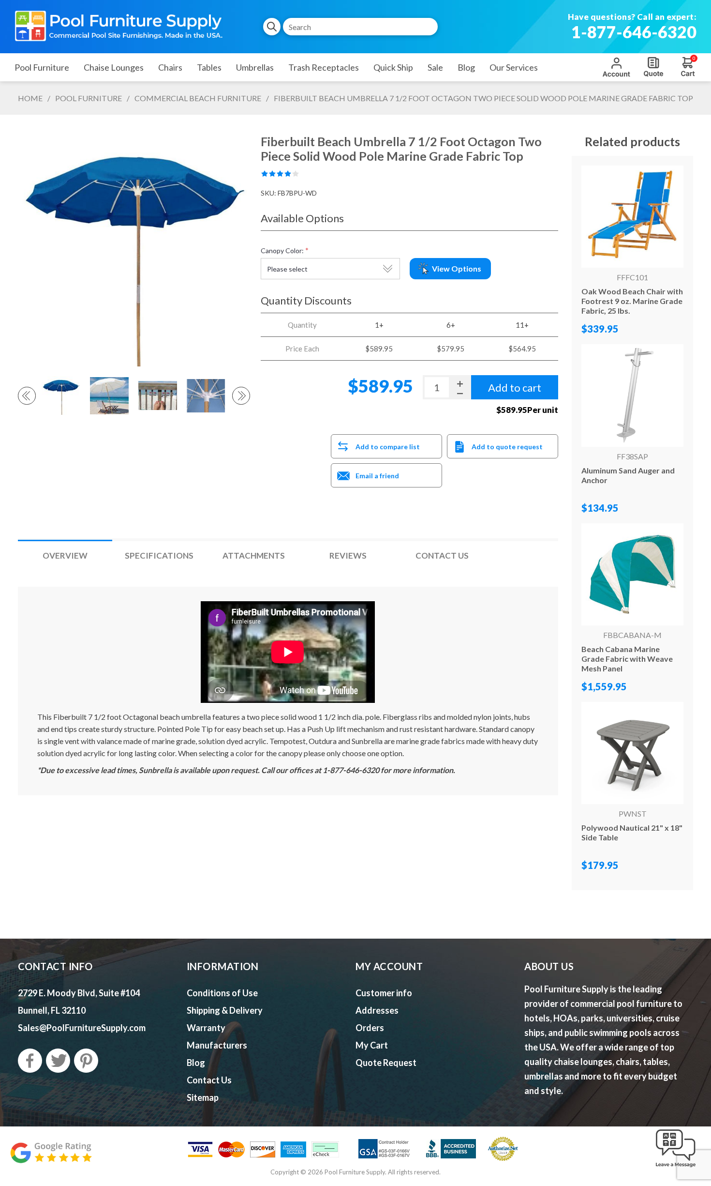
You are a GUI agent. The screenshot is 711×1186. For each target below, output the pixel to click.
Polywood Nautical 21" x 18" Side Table (631, 832)
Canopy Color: (282, 250)
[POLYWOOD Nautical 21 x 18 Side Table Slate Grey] (632, 753)
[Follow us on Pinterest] (86, 1061)
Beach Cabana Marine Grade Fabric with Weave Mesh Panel (627, 658)
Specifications (159, 555)
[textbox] (360, 26)
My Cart (372, 1045)
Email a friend (377, 475)
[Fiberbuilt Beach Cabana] (632, 574)
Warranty (206, 1027)
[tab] (65, 555)
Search (272, 26)
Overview (65, 555)
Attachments (253, 555)
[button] (675, 1167)
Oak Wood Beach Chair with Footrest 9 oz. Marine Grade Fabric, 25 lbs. (632, 301)
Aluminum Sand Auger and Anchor (628, 475)
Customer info (384, 993)
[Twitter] (58, 1061)
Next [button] (241, 396)
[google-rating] (51, 1157)
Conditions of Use (222, 993)
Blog (196, 1062)
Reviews (348, 555)
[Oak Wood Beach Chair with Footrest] (632, 217)
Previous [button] (27, 396)
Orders (370, 1027)
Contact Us (442, 555)
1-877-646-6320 (633, 32)
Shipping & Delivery (225, 1010)
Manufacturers (217, 1045)
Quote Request (653, 67)
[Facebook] (30, 1061)
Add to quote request (507, 446)
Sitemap (203, 1097)
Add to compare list (388, 446)
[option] (62, 395)
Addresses (377, 1010)
